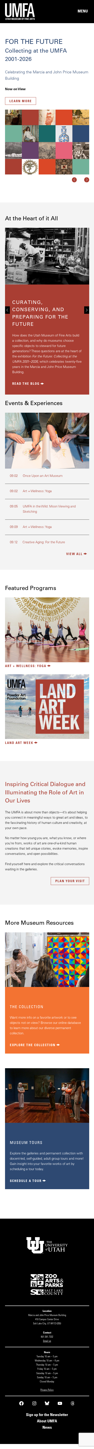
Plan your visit (70, 881)
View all (74, 554)
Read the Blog (26, 384)
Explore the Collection (33, 1045)
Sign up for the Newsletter (47, 1415)
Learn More (20, 101)
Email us (47, 1341)
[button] (74, 179)
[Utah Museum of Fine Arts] (26, 11)
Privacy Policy (47, 1390)
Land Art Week (19, 743)
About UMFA (47, 1421)
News (47, 1428)
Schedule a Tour (26, 1181)
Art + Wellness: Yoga (25, 666)
